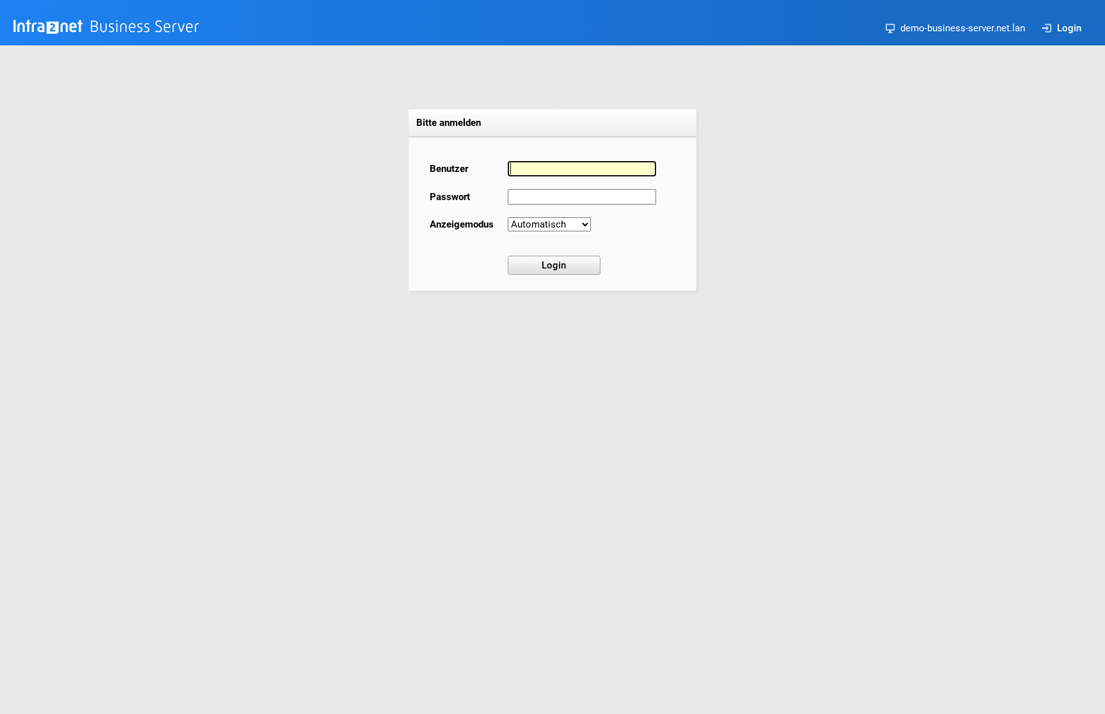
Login (1069, 28)
